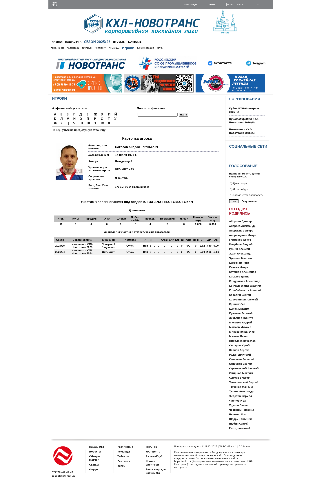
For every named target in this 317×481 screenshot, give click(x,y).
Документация (145, 47)
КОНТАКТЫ (135, 41)
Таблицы (87, 47)
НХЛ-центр (153, 451)
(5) (244, 120)
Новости (95, 451)
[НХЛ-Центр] (207, 91)
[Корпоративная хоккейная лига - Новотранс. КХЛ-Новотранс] (63, 466)
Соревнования (244, 98)
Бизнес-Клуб (154, 456)
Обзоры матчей (94, 458)
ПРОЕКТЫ (119, 41)
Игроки (128, 48)
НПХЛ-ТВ (151, 446)
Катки (159, 47)
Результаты (249, 201)
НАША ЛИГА (73, 41)
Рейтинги (100, 47)
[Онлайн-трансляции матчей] (54, 5)
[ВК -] (220, 70)
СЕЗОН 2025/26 (97, 41)
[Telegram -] (255, 70)
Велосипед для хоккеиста (156, 471)
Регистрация (190, 4)
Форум (93, 469)
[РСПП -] (168, 70)
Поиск (212, 4)
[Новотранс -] (90, 70)
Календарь (73, 47)
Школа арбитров (152, 462)
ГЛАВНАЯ (56, 41)
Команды (114, 47)
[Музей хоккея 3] (136, 91)
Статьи (94, 464)
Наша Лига (96, 446)
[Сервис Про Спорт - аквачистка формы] (64, 91)
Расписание (57, 47)
